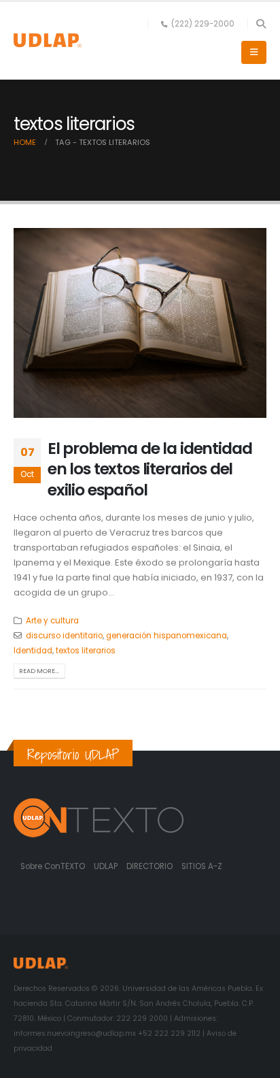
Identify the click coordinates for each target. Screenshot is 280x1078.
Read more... (39, 670)
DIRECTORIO (150, 866)
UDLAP (107, 866)
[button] (260, 23)
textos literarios (86, 650)
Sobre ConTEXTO (52, 866)
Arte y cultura (52, 620)
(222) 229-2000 (202, 23)
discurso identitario (64, 635)
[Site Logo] (48, 40)
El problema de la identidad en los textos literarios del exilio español (149, 469)
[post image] (140, 323)
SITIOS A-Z (201, 866)
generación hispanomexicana (166, 635)
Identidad (33, 650)
